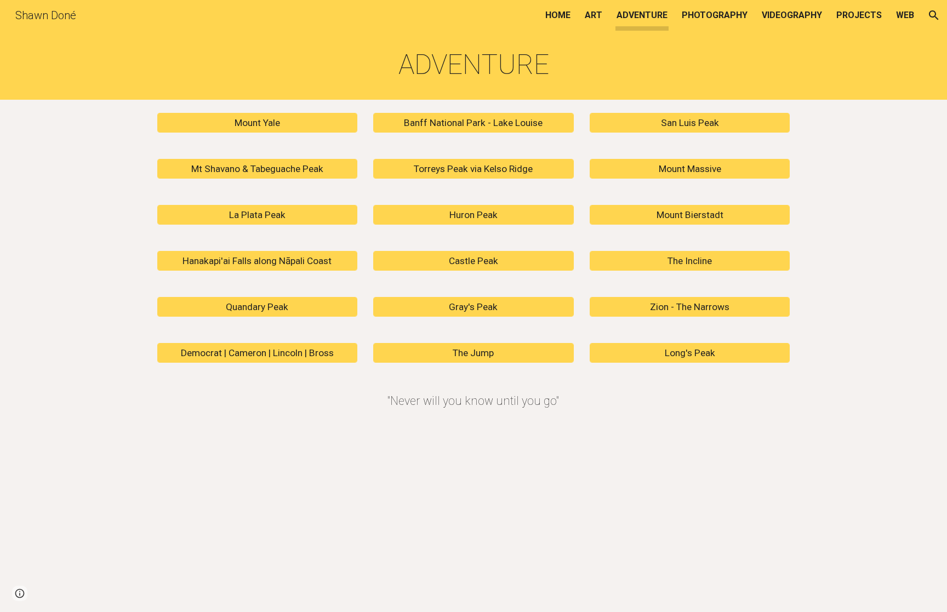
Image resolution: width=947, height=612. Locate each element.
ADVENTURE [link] (642, 15)
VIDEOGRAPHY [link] (792, 15)
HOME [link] (558, 15)
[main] (473, 65)
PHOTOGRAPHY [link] (715, 15)
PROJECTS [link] (859, 15)
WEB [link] (905, 15)
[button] (934, 15)
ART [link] (593, 15)
